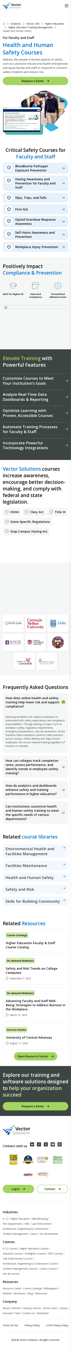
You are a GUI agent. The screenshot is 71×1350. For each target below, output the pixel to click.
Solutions (16, 23)
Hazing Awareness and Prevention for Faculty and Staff (35, 183)
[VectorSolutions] (15, 6)
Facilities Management (15, 1233)
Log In (16, 1189)
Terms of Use (10, 1325)
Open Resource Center (32, 1056)
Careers (63, 1308)
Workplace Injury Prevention (36, 247)
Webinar (7, 1293)
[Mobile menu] (66, 5)
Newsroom (41, 1293)
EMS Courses (55, 1253)
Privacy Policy (32, 1325)
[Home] (4, 23)
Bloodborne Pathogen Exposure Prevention (31, 168)
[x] (46, 1144)
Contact (49, 1189)
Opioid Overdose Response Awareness (35, 221)
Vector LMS (33, 23)
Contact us (29, 1313)
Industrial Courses (13, 1253)
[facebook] (39, 1144)
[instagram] (60, 1144)
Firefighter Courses (35, 1253)
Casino (34, 1233)
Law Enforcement (41, 1223)
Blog (30, 1293)
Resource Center (12, 1288)
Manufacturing (40, 1218)
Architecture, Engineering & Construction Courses (30, 1263)
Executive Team (12, 1313)
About (6, 1308)
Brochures (20, 1293)
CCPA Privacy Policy (57, 1325)
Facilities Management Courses (20, 1268)
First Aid (21, 209)
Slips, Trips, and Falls (31, 198)
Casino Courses (48, 1268)
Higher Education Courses (34, 1248)
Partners (16, 1308)
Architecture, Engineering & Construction (25, 1228)
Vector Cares (50, 1308)
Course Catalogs (32, 1288)
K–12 (5, 1218)
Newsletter (43, 1313)
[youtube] (53, 1144)
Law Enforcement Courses (17, 1258)
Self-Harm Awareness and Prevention (35, 234)
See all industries (49, 1233)
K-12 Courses (10, 1248)
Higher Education (54, 23)
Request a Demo (33, 81)
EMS (26, 1223)
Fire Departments (12, 1223)
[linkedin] (32, 1144)
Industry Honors (32, 1308)
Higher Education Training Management (30, 27)
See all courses (11, 1273)
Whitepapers (51, 1288)
